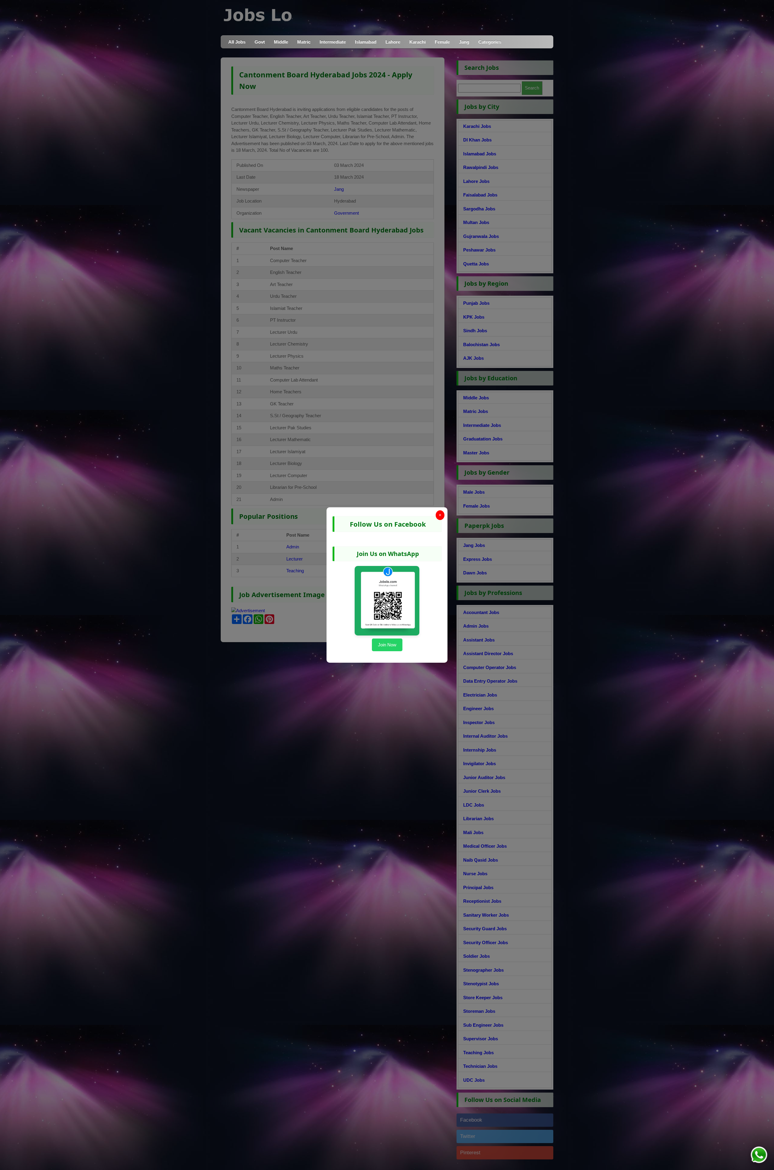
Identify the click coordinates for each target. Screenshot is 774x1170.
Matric (304, 41)
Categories (489, 41)
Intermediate (333, 41)
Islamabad (365, 41)
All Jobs (237, 41)
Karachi (417, 41)
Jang (464, 41)
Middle (281, 41)
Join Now (387, 644)
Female (442, 41)
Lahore (392, 41)
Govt (260, 41)
